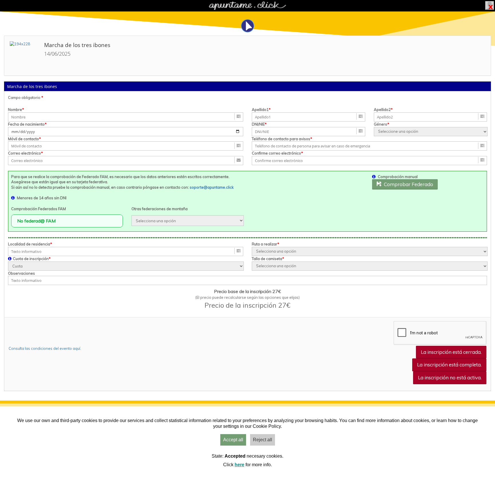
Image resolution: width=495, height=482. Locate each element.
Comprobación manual (398, 176)
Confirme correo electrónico (276, 153)
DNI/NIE (258, 124)
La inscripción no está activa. (450, 377)
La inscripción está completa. (449, 365)
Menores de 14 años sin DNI (41, 198)
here (239, 464)
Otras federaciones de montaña (159, 208)
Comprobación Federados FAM (38, 208)
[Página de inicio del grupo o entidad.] (24, 55)
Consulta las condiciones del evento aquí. (45, 348)
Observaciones (21, 273)
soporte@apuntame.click (212, 187)
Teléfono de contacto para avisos (281, 138)
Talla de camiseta (267, 258)
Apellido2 (382, 109)
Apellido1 (260, 109)
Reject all (262, 439)
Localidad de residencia (29, 244)
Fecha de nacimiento (26, 124)
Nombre (15, 109)
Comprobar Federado (407, 184)
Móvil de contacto (23, 138)
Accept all (233, 439)
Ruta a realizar (264, 244)
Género (380, 124)
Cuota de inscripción (31, 258)
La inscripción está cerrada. (451, 352)
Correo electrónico (24, 153)
